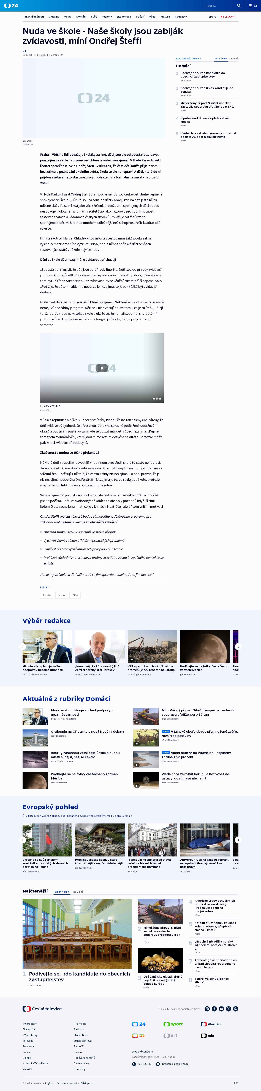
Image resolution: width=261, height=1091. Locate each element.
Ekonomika (124, 16)
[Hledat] (239, 5)
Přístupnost (87, 1083)
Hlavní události (34, 16)
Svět (94, 16)
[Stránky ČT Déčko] (138, 1035)
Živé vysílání (30, 1029)
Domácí (81, 16)
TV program (30, 1023)
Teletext (28, 1040)
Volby (67, 16)
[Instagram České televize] (207, 1009)
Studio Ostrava (83, 1040)
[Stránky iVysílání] (211, 1024)
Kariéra (78, 1052)
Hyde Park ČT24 (48, 406)
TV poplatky (30, 1035)
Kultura (165, 16)
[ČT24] (11, 6)
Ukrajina (54, 16)
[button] (102, 368)
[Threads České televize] (235, 1009)
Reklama (79, 1029)
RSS (236, 1083)
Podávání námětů (84, 1057)
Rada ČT (79, 1046)
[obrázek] (94, 98)
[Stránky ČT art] (170, 1035)
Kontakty (79, 1069)
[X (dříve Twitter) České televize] (228, 1009)
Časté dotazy (81, 1063)
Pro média (80, 1023)
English (49, 1083)
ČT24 (75, 595)
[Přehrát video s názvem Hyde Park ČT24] (102, 368)
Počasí (140, 16)
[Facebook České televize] (214, 1009)
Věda (152, 16)
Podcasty (181, 16)
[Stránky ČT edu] (207, 1035)
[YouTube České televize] (221, 1009)
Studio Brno (81, 1035)
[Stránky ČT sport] (173, 1024)
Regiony (107, 16)
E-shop (27, 1057)
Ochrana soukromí (67, 1083)
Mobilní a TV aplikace (35, 1063)
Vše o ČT (28, 1069)
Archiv (61, 595)
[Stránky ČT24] (139, 1024)
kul (24, 51)
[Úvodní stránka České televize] (42, 1009)
